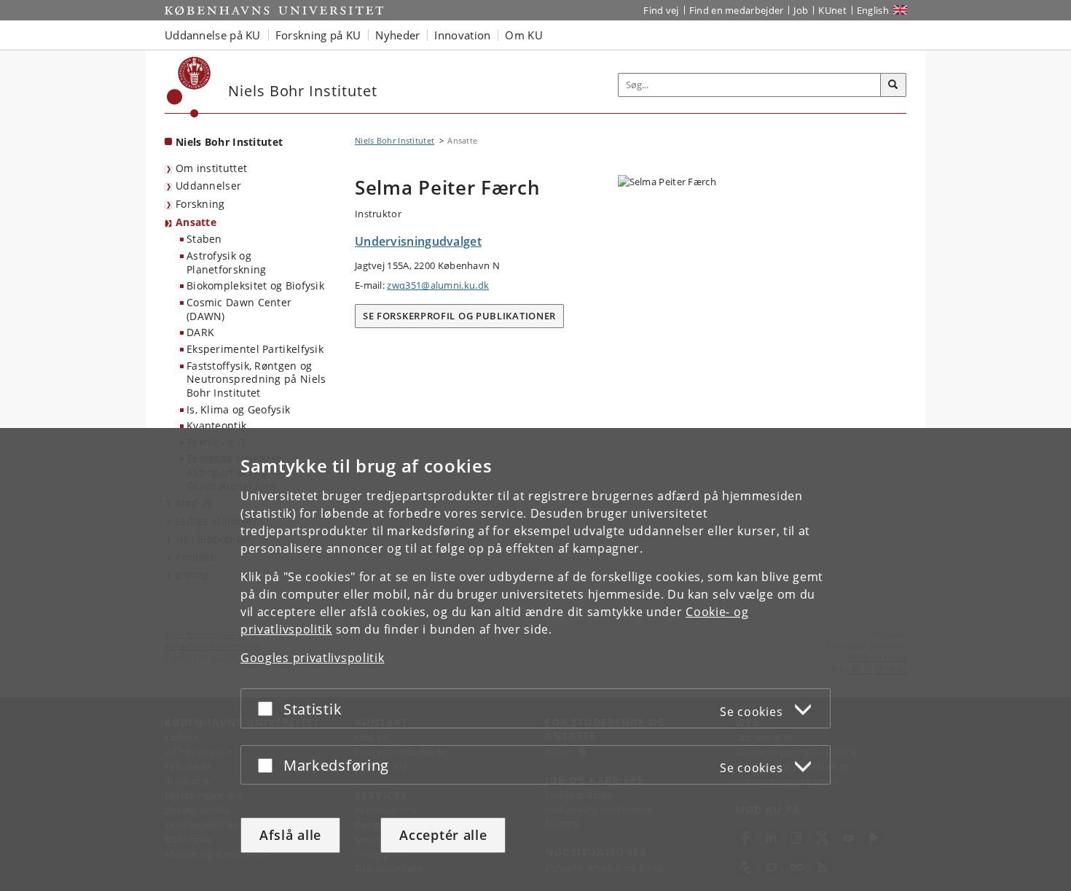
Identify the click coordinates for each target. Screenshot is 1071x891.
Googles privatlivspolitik (312, 658)
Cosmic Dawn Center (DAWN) (239, 309)
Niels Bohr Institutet (229, 142)
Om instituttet (211, 168)
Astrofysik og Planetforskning (227, 262)
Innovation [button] (462, 35)
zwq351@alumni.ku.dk (438, 285)
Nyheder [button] (397, 35)
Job (800, 10)
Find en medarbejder (736, 10)
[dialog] (535, 659)
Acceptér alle (443, 835)
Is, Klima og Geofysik (238, 409)
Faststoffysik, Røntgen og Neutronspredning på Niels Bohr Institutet (256, 379)
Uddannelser (208, 185)
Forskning (200, 204)
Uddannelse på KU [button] (213, 35)
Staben (204, 239)
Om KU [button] (524, 35)
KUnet (832, 10)
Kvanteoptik (216, 425)
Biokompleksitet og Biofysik (255, 285)
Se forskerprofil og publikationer (459, 315)
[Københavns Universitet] (189, 87)
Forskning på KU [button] (318, 35)
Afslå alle (290, 835)
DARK (200, 332)
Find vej (660, 10)
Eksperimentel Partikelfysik (255, 349)
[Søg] (893, 85)
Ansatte (196, 222)
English (873, 10)
